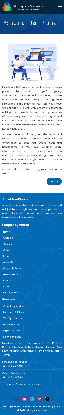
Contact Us (9, 280)
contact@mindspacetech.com (23, 384)
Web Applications (12, 318)
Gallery (7, 250)
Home (6, 231)
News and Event (11, 274)
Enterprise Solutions (13, 312)
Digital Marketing (12, 330)
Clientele (8, 237)
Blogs (6, 256)
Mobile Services (11, 324)
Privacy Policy (10, 292)
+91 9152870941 (14, 365)
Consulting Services (14, 306)
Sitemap (7, 286)
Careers (7, 244)
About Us (8, 262)
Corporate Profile (12, 268)
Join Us (54, 181)
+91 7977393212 (14, 377)
